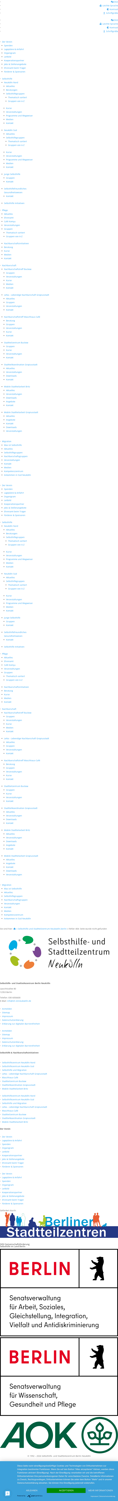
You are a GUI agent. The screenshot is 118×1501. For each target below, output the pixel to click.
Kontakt (9, 123)
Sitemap (6, 1012)
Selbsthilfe (7, 78)
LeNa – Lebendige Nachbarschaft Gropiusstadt (26, 295)
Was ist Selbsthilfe (13, 445)
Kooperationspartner (14, 60)
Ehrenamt (9, 217)
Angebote (10, 401)
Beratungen (11, 90)
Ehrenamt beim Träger (15, 68)
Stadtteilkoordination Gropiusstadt (20, 364)
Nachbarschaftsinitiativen (16, 243)
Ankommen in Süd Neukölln (17, 475)
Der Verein (7, 41)
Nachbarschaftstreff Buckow (17, 269)
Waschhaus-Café (10, 1077)
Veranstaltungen (14, 112)
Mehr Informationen (100, 1490)
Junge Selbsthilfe (12, 174)
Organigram (10, 53)
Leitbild (7, 56)
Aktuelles (10, 86)
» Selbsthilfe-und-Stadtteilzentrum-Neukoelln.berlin (41, 928)
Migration (6, 441)
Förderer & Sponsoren (14, 71)
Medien (9, 119)
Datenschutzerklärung (12, 1020)
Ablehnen (31, 1490)
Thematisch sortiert (17, 97)
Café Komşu (10, 221)
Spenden (8, 45)
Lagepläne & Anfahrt (14, 49)
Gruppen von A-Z (16, 101)
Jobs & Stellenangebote (15, 64)
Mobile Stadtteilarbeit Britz (17, 386)
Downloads (11, 375)
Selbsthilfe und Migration (14, 1070)
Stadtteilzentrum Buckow (16, 342)
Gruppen (10, 178)
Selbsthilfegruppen (15, 93)
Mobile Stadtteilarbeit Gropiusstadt (21, 412)
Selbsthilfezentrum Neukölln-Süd (18, 1066)
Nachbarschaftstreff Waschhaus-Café (22, 316)
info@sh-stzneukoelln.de (19, 1001)
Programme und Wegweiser (19, 115)
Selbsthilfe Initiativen (14, 203)
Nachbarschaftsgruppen (16, 456)
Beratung (8, 247)
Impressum (7, 1016)
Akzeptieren (66, 1490)
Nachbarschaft (9, 265)
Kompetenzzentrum (13, 471)
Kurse (9, 108)
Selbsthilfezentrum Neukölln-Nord (18, 1062)
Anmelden (7, 1008)
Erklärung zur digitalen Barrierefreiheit (21, 1023)
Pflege (5, 210)
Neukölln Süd (10, 130)
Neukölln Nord (11, 82)
